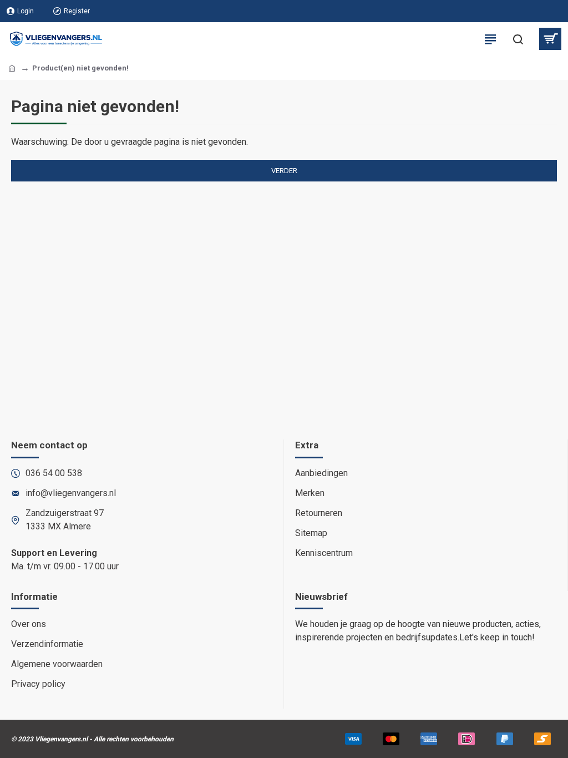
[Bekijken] (550, 38)
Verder (284, 170)
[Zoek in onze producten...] (518, 38)
